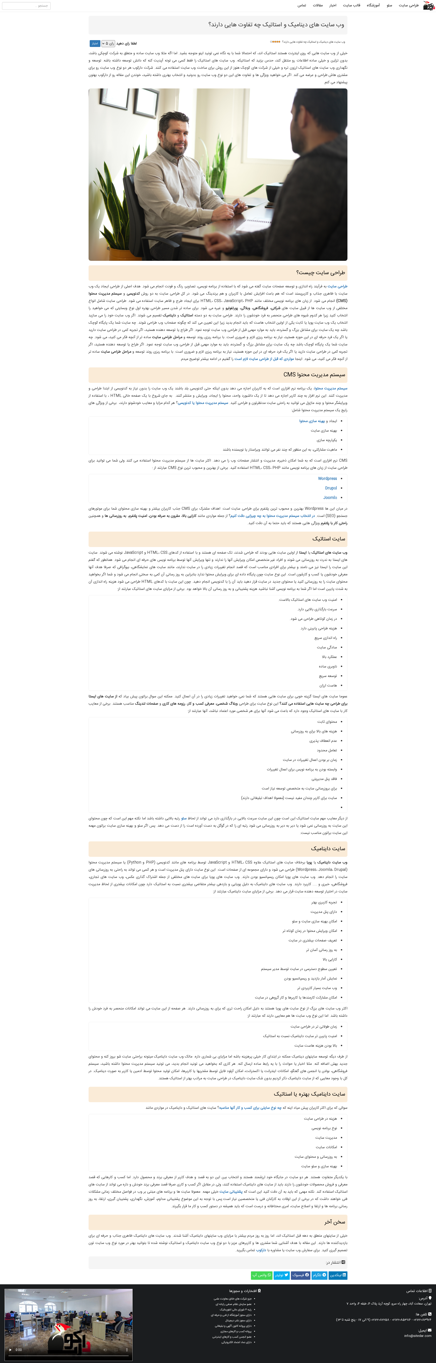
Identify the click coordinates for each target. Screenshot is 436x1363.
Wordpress (327, 479)
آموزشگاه (373, 5)
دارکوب (261, 1250)
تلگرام (317, 1275)
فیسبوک (298, 1275)
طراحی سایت (409, 5)
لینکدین (336, 1275)
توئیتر (280, 1275)
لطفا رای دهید (126, 43)
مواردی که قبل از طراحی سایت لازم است (264, 359)
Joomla (330, 498)
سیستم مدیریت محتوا (331, 389)
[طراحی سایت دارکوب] (429, 6)
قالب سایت (351, 5)
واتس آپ (260, 1275)
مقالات (318, 5)
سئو (389, 5)
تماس (302, 5)
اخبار (332, 5)
